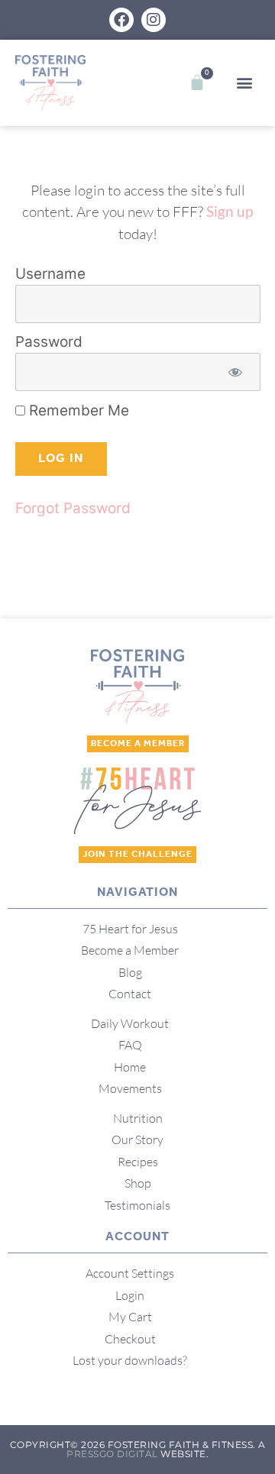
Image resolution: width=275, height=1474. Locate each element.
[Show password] (235, 372)
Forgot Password (73, 508)
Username (50, 274)
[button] (244, 82)
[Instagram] (153, 20)
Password (48, 342)
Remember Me (77, 410)
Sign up (229, 211)
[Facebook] (121, 20)
